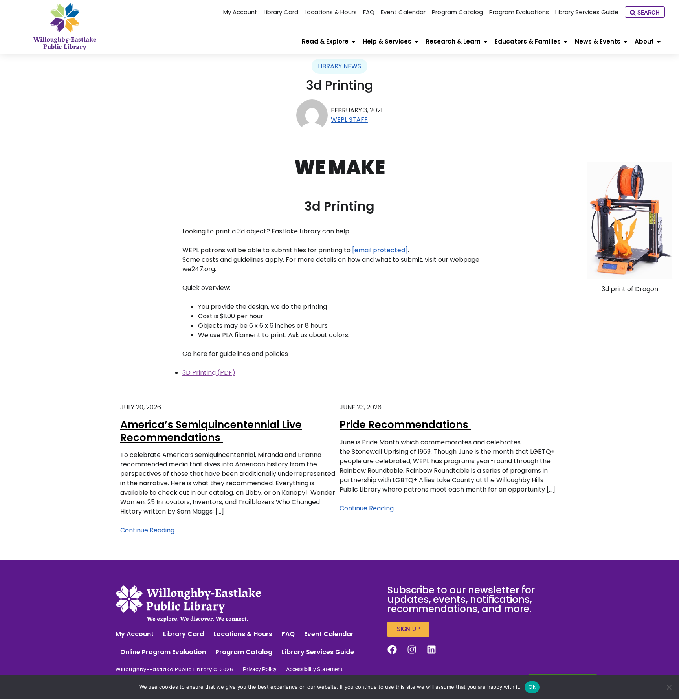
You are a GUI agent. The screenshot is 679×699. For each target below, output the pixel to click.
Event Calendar (329, 633)
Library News (339, 66)
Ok (532, 687)
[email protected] (380, 250)
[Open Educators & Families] (566, 41)
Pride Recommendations (405, 425)
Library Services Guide (318, 652)
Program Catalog (243, 652)
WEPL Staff (349, 119)
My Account (135, 633)
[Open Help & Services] (416, 41)
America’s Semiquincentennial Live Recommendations (211, 431)
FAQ (288, 633)
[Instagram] (412, 649)
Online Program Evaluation (163, 652)
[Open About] (659, 41)
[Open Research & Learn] (485, 41)
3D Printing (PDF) (208, 372)
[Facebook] (392, 649)
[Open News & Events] (625, 41)
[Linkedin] (431, 649)
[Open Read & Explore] (353, 41)
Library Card (183, 633)
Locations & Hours (242, 633)
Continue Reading (147, 530)
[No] (669, 687)
